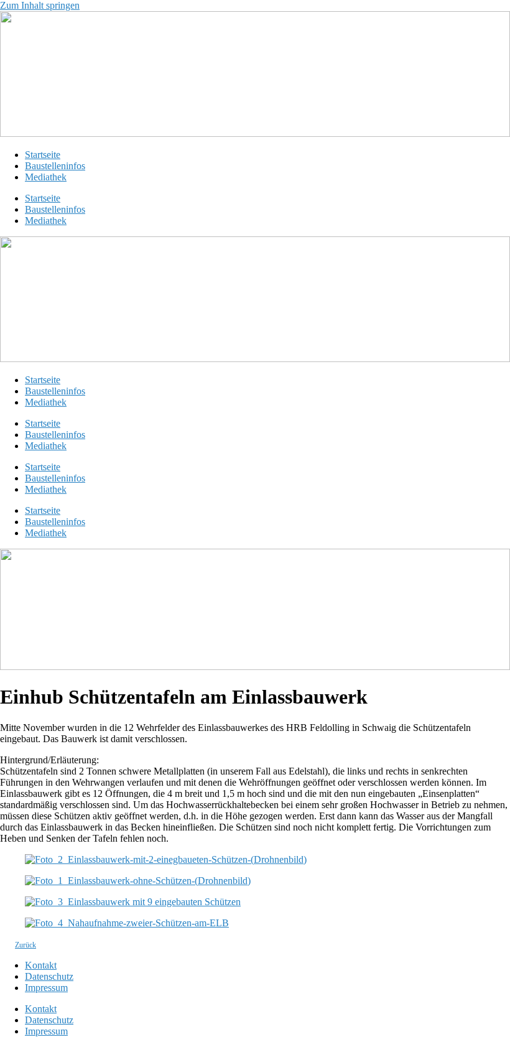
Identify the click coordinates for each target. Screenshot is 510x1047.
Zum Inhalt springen (40, 5)
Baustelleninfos (55, 166)
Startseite (42, 154)
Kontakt (41, 965)
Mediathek (46, 177)
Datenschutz (49, 976)
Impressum (46, 987)
